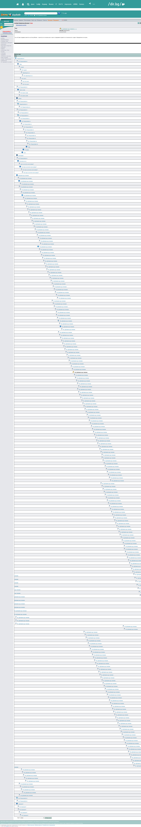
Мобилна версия (38, 825)
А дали (22, 67)
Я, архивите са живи (7, 62)
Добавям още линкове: (23, 175)
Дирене (21, 20)
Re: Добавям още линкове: (26, 178)
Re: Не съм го (26, 81)
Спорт (3, 51)
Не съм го (24, 78)
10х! (25, 152)
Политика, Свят (5, 50)
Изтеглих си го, (23, 161)
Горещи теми (5, 41)
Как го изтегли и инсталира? (27, 164)
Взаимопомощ (5, 39)
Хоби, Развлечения (6, 59)
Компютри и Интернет (7, 42)
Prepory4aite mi (20, 58)
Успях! (19, 98)
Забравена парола (7, 32)
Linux (31, 23)
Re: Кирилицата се (28, 75)
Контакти (4, 44)
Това (21, 64)
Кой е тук (34, 20)
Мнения (3, 47)
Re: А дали (24, 70)
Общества (4, 60)
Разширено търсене (42, 15)
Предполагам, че (23, 104)
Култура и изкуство (6, 45)
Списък (45, 20)
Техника (4, 53)
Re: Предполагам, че (25, 107)
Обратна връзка (30, 825)
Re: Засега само (24, 92)
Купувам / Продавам (53, 20)
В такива (27, 149)
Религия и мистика (6, 56)
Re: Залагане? (23, 806)
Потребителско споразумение (48, 825)
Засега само (22, 90)
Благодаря (20, 155)
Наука (3, 48)
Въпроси (39, 20)
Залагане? (20, 804)
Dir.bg (3, 38)
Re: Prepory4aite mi (22, 61)
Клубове (16, 20)
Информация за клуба (21, 25)
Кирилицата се (26, 72)
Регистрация (27, 20)
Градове (4, 54)
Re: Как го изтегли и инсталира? (29, 167)
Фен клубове (5, 57)
